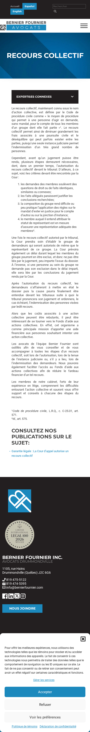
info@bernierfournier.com (24, 587)
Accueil (14, 6)
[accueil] (23, 30)
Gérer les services (43, 680)
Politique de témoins (24, 726)
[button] (83, 639)
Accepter (45, 692)
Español (29, 6)
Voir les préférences (45, 717)
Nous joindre (22, 608)
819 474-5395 (16, 583)
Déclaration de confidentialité (58, 726)
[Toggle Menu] (84, 25)
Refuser (45, 705)
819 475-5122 (16, 580)
